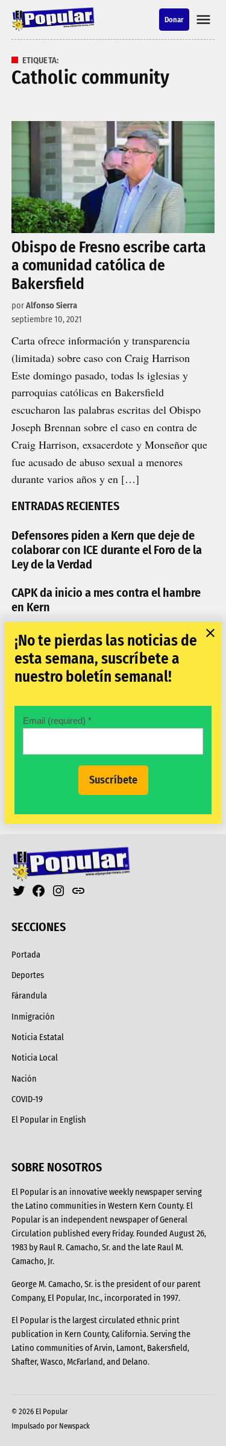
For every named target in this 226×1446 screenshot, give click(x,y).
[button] (113, 723)
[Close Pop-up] (210, 633)
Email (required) (57, 721)
